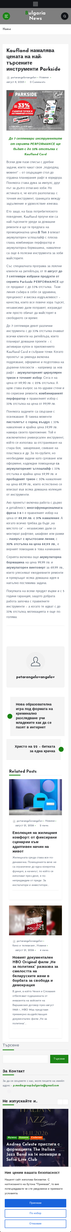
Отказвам (35, 1223)
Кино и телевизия (23, 945)
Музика (12, 1138)
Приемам (36, 1203)
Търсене (11, 1045)
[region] (35, 1199)
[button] (60, 1102)
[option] (35, 1143)
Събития (36, 1138)
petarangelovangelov (24, 77)
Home (7, 29)
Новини (44, 77)
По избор (35, 1213)
